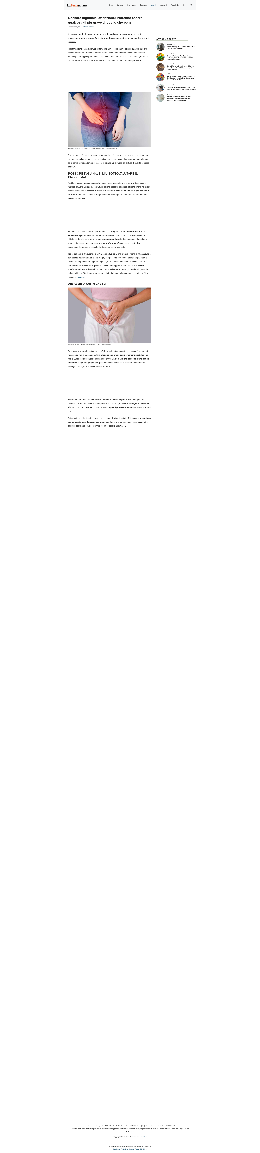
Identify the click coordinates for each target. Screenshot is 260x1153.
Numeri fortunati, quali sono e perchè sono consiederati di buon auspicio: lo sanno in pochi (181, 68)
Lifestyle (153, 5)
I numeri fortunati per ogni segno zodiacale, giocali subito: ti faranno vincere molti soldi (180, 57)
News (184, 5)
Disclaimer (143, 1149)
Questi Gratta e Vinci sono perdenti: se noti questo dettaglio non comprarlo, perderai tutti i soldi (181, 78)
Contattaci (143, 1137)
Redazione (124, 1149)
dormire (80, 277)
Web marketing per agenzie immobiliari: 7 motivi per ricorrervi (181, 47)
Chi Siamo (116, 1149)
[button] (191, 5)
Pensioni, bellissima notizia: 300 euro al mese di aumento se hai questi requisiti (181, 88)
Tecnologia (174, 5)
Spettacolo (163, 5)
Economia (143, 5)
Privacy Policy (134, 1149)
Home (111, 5)
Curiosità (120, 5)
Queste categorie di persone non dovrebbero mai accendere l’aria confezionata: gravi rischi (179, 98)
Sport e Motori (131, 5)
